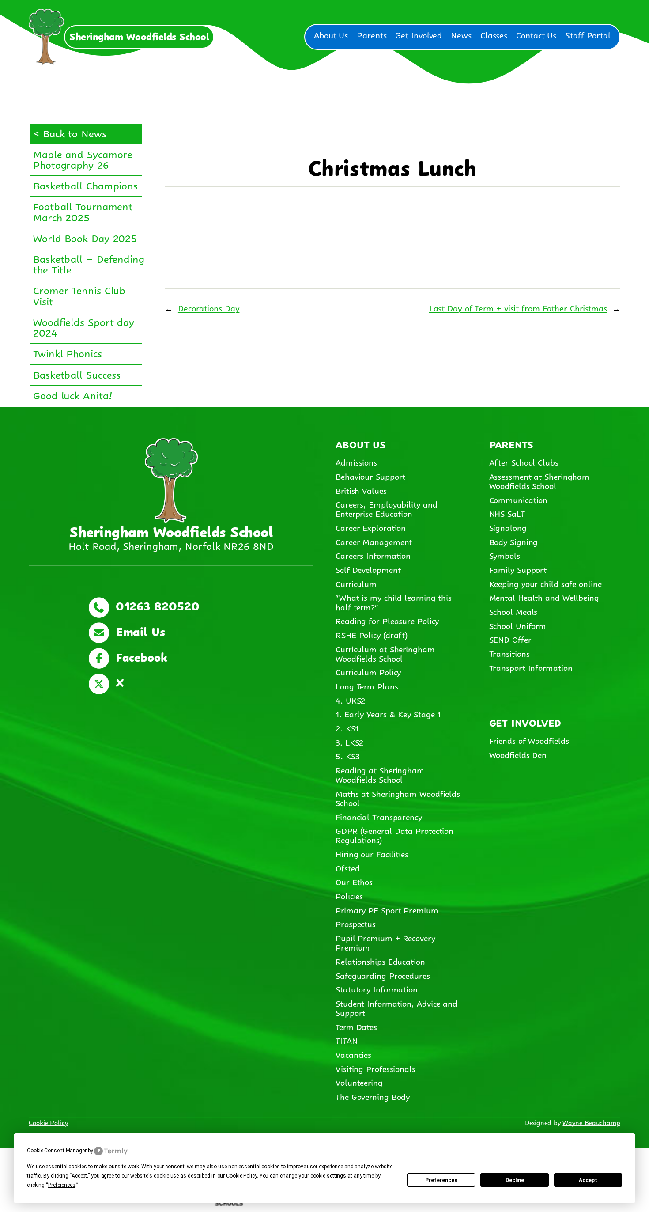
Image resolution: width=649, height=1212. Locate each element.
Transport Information (531, 667)
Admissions (356, 461)
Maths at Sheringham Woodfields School (398, 797)
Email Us (138, 630)
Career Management (374, 541)
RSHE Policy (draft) (372, 634)
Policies (349, 895)
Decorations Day (209, 307)
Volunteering (359, 1082)
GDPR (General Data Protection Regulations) (394, 834)
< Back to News (69, 132)
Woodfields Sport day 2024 (83, 326)
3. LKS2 (349, 741)
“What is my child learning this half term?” (394, 601)
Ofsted (347, 867)
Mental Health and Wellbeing (544, 597)
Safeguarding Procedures (383, 975)
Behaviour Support (370, 476)
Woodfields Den (518, 754)
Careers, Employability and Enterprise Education (386, 508)
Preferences (441, 1180)
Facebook (139, 656)
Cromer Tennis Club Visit (79, 294)
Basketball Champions (85, 184)
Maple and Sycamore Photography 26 (82, 158)
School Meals (513, 611)
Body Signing (513, 541)
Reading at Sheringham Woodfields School (380, 774)
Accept (588, 1180)
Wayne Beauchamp (591, 1122)
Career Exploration (371, 527)
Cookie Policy (48, 1122)
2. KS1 (347, 727)
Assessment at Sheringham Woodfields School (539, 480)
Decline (515, 1180)
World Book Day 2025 (85, 237)
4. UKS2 (350, 699)
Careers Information (373, 555)
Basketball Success (77, 373)
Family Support (518, 569)
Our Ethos (354, 881)
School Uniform (518, 625)
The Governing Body (373, 1096)
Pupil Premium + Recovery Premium (385, 942)
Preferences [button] (61, 1185)
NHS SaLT (507, 513)
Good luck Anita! (72, 394)
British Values (361, 490)
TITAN (348, 1040)
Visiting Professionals (375, 1068)
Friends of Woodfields (529, 740)
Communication (518, 499)
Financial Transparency (379, 816)
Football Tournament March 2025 (82, 210)
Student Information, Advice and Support (396, 1007)
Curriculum (356, 583)
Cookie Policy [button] (241, 1176)
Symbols (504, 555)
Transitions (509, 653)
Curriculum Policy (368, 671)
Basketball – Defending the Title (88, 263)
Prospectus (356, 923)
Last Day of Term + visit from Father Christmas (518, 307)
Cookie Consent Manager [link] (57, 1151)
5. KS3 (347, 755)
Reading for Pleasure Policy (387, 620)
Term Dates (356, 1026)
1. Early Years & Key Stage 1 (388, 713)
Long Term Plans (367, 685)
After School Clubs (523, 461)
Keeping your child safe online (545, 583)
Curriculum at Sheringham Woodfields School (385, 653)
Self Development (368, 569)
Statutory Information (377, 988)
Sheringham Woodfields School (139, 35)
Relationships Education (380, 960)
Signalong (508, 527)
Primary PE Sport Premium (387, 909)
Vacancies (353, 1054)
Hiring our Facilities (372, 853)
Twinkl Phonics (67, 352)
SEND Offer (510, 639)
